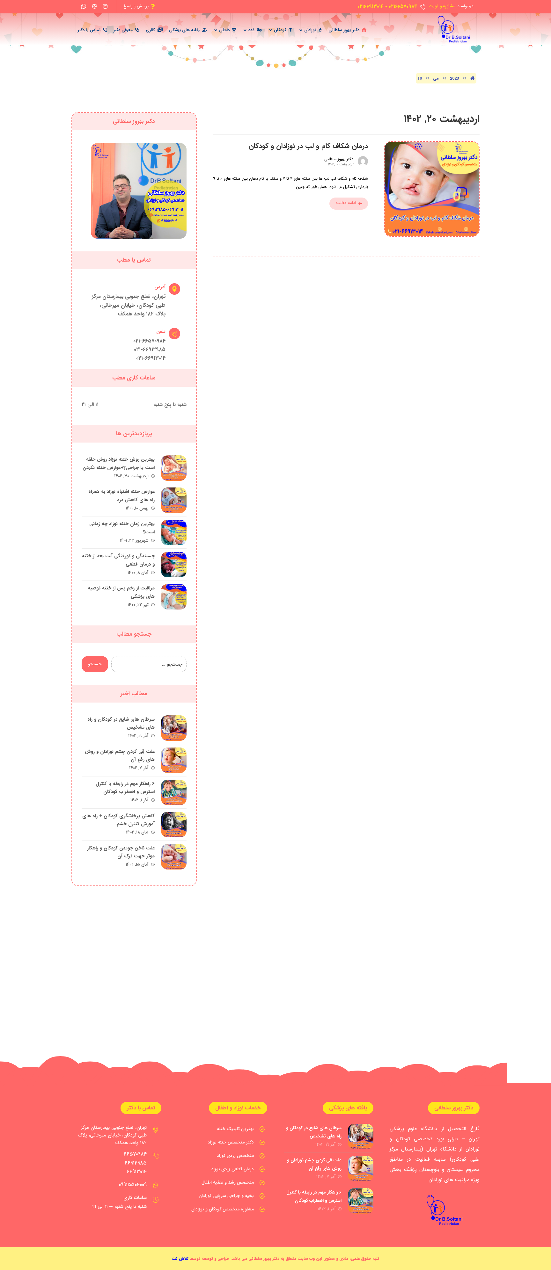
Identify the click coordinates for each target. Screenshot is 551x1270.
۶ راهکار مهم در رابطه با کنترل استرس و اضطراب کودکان (125, 788)
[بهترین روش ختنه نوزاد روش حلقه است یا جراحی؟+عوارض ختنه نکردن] (174, 468)
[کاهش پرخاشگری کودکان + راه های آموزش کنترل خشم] (174, 824)
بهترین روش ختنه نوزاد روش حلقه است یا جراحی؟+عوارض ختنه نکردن (119, 463)
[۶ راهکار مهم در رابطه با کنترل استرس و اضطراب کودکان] (174, 792)
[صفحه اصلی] (472, 78)
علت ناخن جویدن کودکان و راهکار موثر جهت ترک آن (121, 852)
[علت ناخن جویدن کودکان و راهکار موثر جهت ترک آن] (174, 857)
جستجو (95, 663)
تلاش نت (180, 1258)
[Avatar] (363, 161)
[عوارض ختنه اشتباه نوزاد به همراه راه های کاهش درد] (174, 500)
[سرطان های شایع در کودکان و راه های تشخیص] (174, 728)
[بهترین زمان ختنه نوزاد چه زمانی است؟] (174, 532)
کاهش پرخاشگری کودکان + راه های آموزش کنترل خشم (118, 820)
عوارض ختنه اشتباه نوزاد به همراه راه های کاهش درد (121, 495)
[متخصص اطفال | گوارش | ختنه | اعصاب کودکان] (451, 29)
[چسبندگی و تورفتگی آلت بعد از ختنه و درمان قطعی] (174, 564)
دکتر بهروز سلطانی (338, 159)
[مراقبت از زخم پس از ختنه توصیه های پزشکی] (174, 597)
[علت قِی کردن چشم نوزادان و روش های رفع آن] (174, 760)
